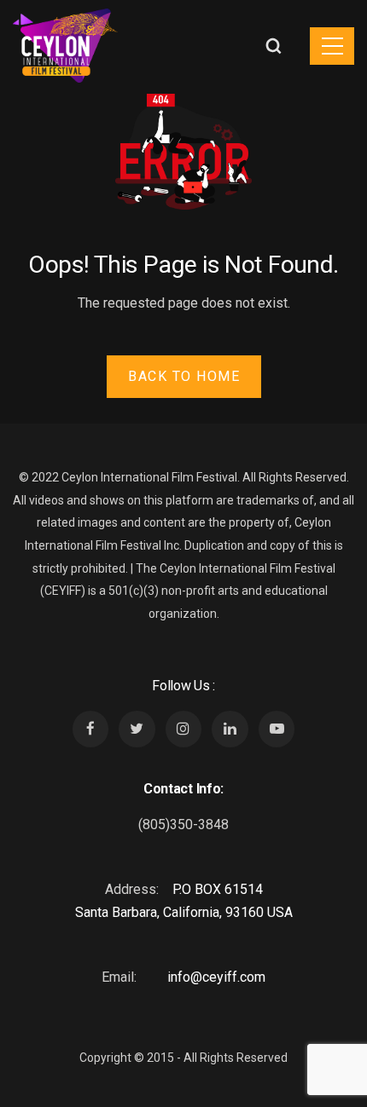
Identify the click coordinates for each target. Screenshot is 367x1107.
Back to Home (184, 376)
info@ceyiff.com (216, 977)
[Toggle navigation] (332, 46)
